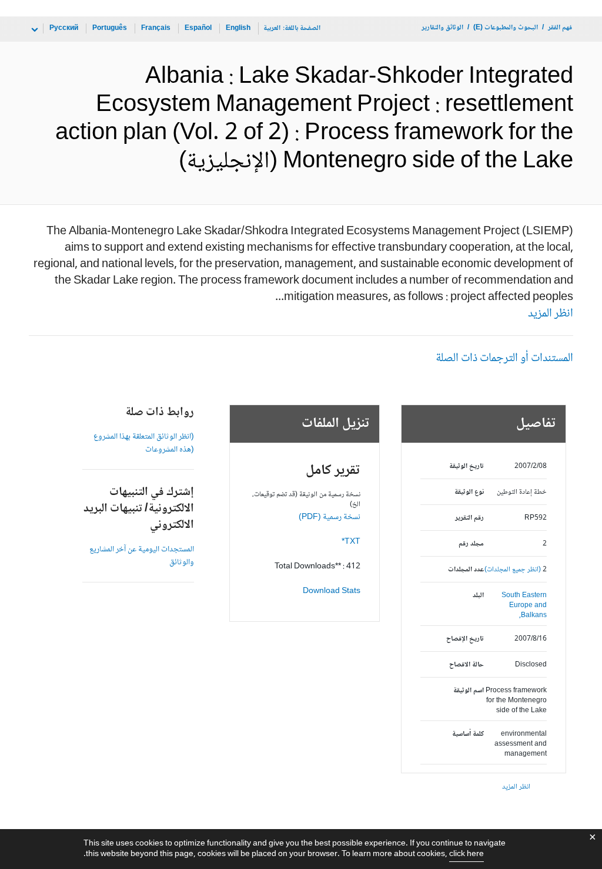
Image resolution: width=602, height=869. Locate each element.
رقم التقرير (469, 518)
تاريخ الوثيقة (466, 466)
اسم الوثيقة (468, 691)
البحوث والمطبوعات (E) (505, 28)
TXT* (351, 542)
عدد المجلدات (465, 570)
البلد (478, 596)
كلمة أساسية (467, 734)
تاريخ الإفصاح (464, 639)
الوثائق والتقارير (442, 28)
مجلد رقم (471, 544)
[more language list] (33, 29)
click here (466, 854)
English (238, 28)
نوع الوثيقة (468, 492)
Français (155, 28)
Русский (63, 28)
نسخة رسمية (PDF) (329, 517)
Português (109, 28)
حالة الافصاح (466, 665)
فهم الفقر (560, 28)
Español (198, 28)
